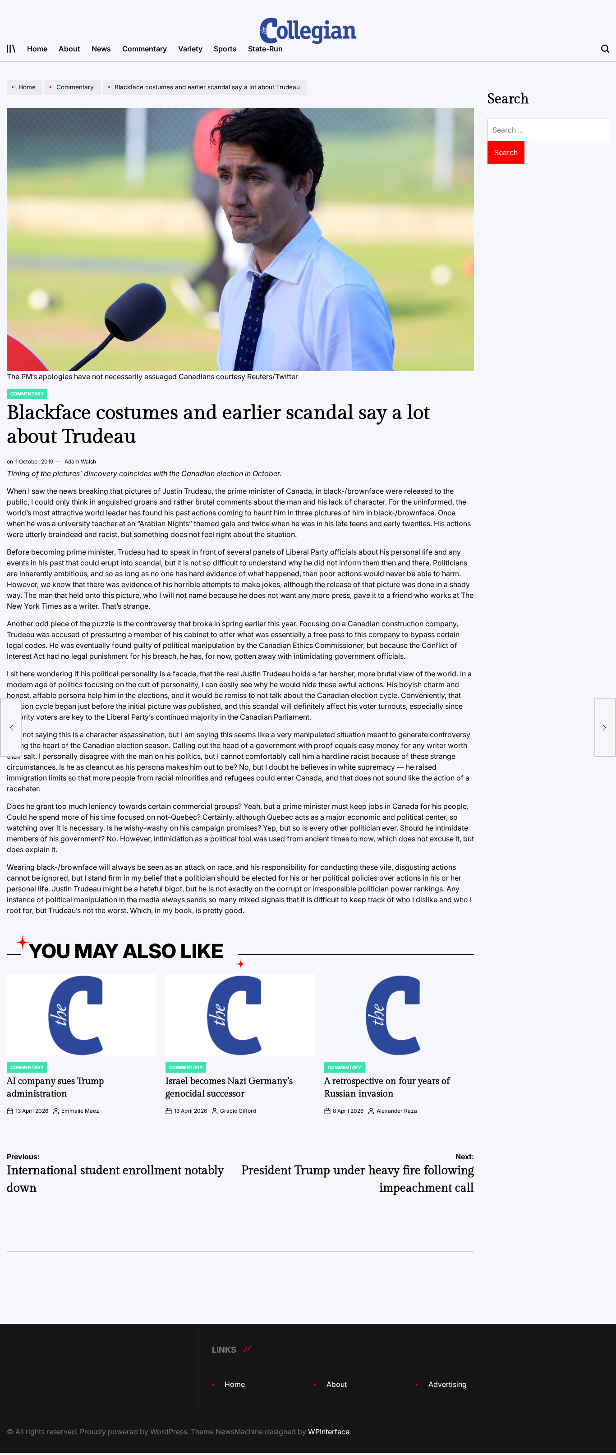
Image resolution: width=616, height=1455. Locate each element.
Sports (225, 48)
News (101, 48)
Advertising (447, 1384)
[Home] (26, 94)
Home (37, 48)
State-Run (265, 48)
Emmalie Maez (80, 1110)
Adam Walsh (80, 461)
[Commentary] (74, 94)
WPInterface (328, 1431)
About (69, 48)
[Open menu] (11, 48)
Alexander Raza (397, 1110)
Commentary (144, 48)
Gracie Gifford (238, 1110)
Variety (190, 48)
